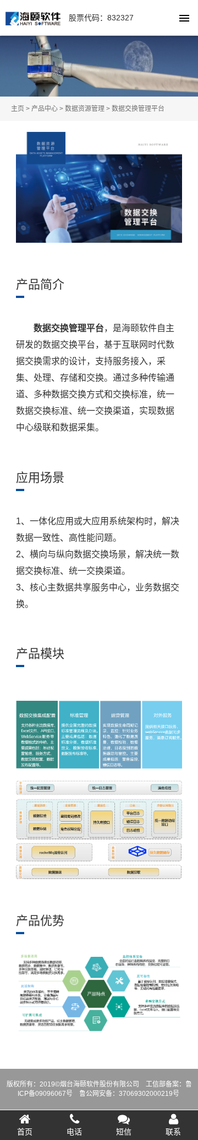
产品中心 (44, 109)
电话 (74, 1131)
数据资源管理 (85, 109)
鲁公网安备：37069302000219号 (129, 1094)
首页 (24, 1131)
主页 (17, 109)
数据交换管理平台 (138, 109)
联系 (173, 1131)
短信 (123, 1131)
